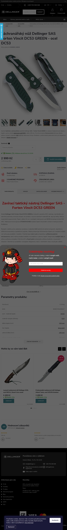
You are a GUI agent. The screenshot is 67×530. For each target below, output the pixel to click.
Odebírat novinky (46, 270)
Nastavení (11, 527)
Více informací (29, 523)
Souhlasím (55, 520)
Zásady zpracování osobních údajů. (50, 276)
